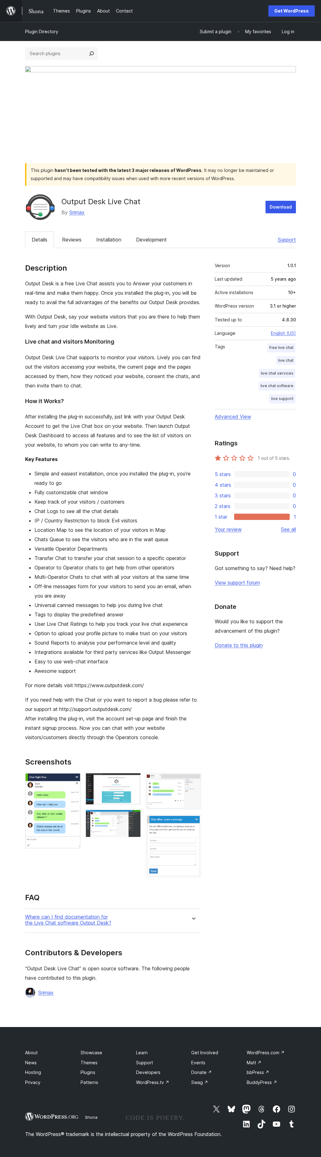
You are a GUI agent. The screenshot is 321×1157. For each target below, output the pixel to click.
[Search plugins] (91, 53)
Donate (201, 1072)
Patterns (89, 1082)
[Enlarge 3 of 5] (132, 818)
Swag (199, 1082)
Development (151, 239)
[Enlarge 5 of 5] (193, 823)
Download (281, 207)
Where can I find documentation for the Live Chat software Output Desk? (68, 920)
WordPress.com (266, 1052)
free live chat (281, 347)
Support (287, 239)
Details (39, 239)
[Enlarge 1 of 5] (72, 781)
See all (288, 529)
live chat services (277, 373)
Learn (142, 1052)
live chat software (276, 385)
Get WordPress (291, 10)
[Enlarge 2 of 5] (132, 781)
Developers (148, 1072)
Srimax (77, 212)
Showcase (91, 1052)
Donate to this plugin (239, 645)
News (31, 1062)
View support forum (237, 582)
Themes (89, 1062)
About (31, 1052)
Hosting (33, 1072)
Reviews (72, 239)
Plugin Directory (41, 31)
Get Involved (204, 1052)
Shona (91, 1117)
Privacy (32, 1082)
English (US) (283, 333)
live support (282, 398)
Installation (108, 239)
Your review (228, 529)
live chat (285, 360)
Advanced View (233, 416)
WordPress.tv (152, 1082)
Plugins (88, 1072)
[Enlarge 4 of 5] (193, 781)
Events (198, 1062)
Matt (254, 1062)
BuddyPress (262, 1082)
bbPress (258, 1072)
